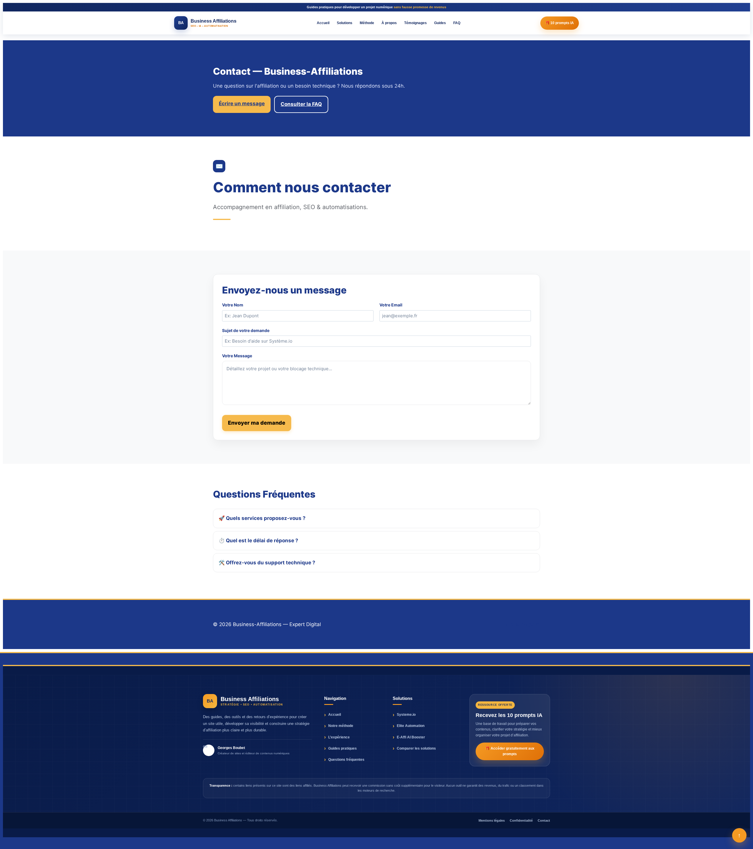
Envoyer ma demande (256, 423)
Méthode (367, 23)
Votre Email (390, 304)
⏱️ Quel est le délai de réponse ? (258, 540)
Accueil (323, 23)
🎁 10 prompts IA (559, 23)
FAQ (456, 23)
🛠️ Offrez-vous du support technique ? (267, 563)
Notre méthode (340, 726)
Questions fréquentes (346, 760)
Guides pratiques (342, 748)
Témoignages (415, 23)
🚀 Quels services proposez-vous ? (262, 518)
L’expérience (339, 737)
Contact (544, 820)
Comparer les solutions (416, 748)
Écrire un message (242, 103)
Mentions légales (492, 820)
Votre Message (237, 355)
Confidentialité (521, 820)
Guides (440, 23)
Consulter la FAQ (301, 104)
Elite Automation (410, 726)
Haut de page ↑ (520, 624)
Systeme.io (406, 715)
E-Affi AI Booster (411, 737)
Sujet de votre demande (245, 330)
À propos (389, 23)
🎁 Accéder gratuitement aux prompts (509, 751)
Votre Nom (232, 304)
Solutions (344, 23)
